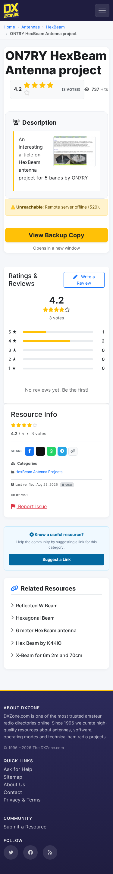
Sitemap (13, 777)
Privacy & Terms (22, 800)
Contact (13, 792)
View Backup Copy (56, 235)
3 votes (38, 433)
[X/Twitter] (40, 451)
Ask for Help (18, 769)
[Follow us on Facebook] (30, 852)
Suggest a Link (56, 559)
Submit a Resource (25, 827)
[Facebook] (29, 451)
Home (9, 27)
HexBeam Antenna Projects (38, 472)
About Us (14, 784)
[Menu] (102, 10)
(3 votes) (71, 89)
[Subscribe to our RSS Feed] (50, 852)
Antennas (30, 27)
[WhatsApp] (51, 451)
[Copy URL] (72, 451)
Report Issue (32, 506)
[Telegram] (62, 451)
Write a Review (86, 280)
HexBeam (55, 27)
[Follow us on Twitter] (11, 852)
